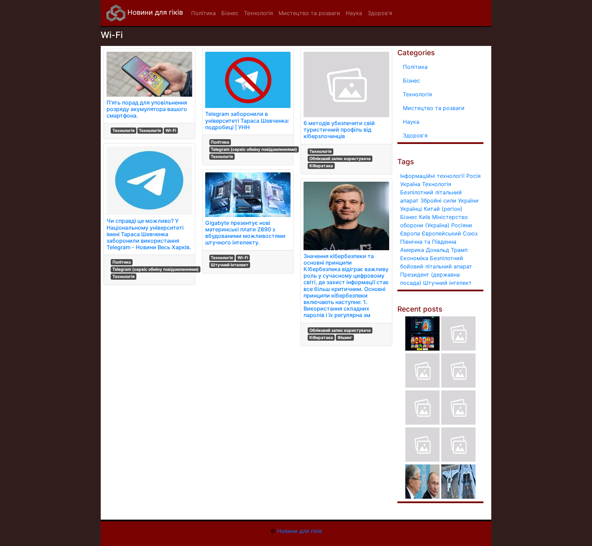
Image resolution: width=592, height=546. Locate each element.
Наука (411, 121)
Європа (410, 233)
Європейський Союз (450, 233)
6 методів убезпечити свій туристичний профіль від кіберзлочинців (339, 129)
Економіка (414, 258)
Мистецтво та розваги (434, 108)
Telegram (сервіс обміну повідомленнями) (155, 269)
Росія (473, 175)
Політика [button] (203, 13)
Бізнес (411, 80)
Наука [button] (354, 13)
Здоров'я (415, 135)
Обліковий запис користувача (340, 158)
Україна (410, 184)
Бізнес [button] (229, 13)
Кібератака (321, 165)
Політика (121, 262)
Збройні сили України (449, 200)
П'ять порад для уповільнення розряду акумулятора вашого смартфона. (147, 109)
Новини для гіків (154, 12)
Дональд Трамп (447, 249)
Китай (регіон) (443, 208)
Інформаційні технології (432, 175)
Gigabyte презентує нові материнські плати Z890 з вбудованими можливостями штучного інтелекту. (245, 232)
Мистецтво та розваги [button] (309, 13)
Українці (411, 208)
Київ (424, 217)
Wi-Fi (170, 130)
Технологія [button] (258, 13)
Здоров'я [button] (380, 13)
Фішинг (344, 337)
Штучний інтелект (229, 264)
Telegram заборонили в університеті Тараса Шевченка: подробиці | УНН (247, 120)
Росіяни (461, 225)
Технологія (123, 130)
